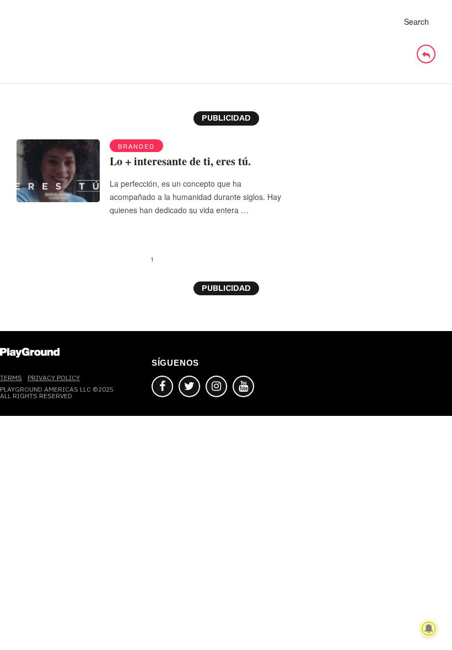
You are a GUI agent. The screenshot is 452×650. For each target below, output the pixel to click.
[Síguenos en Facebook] (162, 386)
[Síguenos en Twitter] (189, 386)
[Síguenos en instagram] (216, 386)
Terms (11, 377)
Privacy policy (54, 377)
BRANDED (136, 146)
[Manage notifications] (429, 628)
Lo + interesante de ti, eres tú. (180, 161)
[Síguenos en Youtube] (243, 386)
